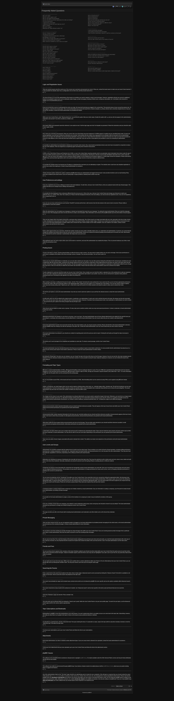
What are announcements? (49, 74)
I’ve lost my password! (48, 21)
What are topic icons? (47, 78)
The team (109, 689)
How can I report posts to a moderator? (51, 58)
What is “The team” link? (93, 25)
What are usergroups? (93, 18)
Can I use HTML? (46, 69)
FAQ (115, 6)
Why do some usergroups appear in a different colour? (100, 22)
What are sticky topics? (48, 76)
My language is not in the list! (49, 37)
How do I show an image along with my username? (54, 38)
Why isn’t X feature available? (94, 69)
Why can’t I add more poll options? (50, 51)
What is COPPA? (46, 25)
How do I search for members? (95, 48)
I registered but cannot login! (49, 22)
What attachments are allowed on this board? (98, 62)
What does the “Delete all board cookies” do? (52, 28)
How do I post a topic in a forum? (50, 46)
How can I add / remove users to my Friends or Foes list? (100, 39)
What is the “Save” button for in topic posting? (53, 60)
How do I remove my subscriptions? (96, 57)
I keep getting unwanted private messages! (97, 31)
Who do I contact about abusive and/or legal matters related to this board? (104, 70)
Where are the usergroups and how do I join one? (99, 19)
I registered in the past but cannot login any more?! (54, 24)
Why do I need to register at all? (50, 17)
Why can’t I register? (47, 26)
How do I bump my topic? (48, 63)
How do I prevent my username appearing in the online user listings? (58, 19)
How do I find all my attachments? (95, 63)
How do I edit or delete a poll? (49, 53)
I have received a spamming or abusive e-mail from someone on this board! (104, 33)
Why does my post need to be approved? (52, 61)
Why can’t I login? (46, 15)
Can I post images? (47, 71)
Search (119, 6)
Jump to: (113, 686)
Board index (47, 4)
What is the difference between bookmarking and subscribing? (101, 54)
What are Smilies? (47, 70)
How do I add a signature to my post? (51, 49)
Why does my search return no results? (96, 45)
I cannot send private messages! (95, 30)
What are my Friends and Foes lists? (96, 37)
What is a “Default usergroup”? (94, 24)
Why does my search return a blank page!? (97, 46)
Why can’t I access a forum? (49, 54)
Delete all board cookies (117, 689)
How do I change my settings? (49, 33)
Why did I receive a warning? (49, 57)
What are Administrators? (93, 15)
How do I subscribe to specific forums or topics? (98, 55)
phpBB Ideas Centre (108, 666)
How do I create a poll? (48, 50)
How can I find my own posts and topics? (97, 49)
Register (125, 6)
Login (130, 6)
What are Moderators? (93, 17)
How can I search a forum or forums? (96, 44)
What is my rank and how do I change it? (52, 40)
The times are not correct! (48, 34)
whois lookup (55, 676)
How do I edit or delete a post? (49, 47)
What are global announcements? (50, 73)
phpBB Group (83, 658)
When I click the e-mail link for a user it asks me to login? (55, 41)
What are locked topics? (48, 77)
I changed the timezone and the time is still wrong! (53, 35)
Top (45, 92)
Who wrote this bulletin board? (94, 68)
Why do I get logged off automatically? (51, 18)
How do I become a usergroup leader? (96, 21)
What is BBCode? (46, 67)
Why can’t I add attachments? (49, 56)
